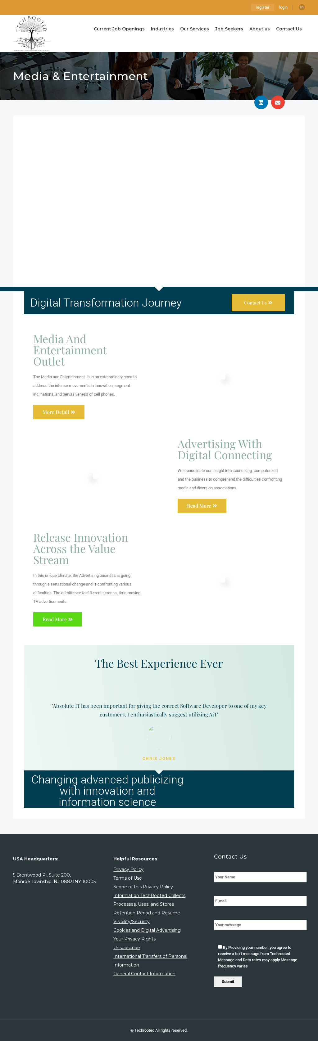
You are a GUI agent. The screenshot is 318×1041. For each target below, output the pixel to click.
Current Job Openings (119, 29)
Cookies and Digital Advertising (147, 930)
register (262, 7)
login (283, 7)
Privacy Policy (128, 869)
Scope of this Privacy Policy (143, 887)
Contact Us (289, 29)
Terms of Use (127, 878)
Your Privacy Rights (134, 939)
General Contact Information (144, 973)
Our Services (194, 29)
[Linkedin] (302, 7)
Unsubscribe (126, 947)
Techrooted (144, 1030)
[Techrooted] (31, 33)
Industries (162, 29)
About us (259, 29)
